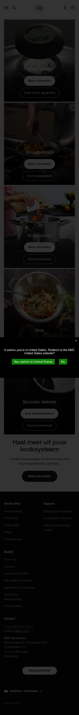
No (63, 361)
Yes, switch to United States (33, 361)
